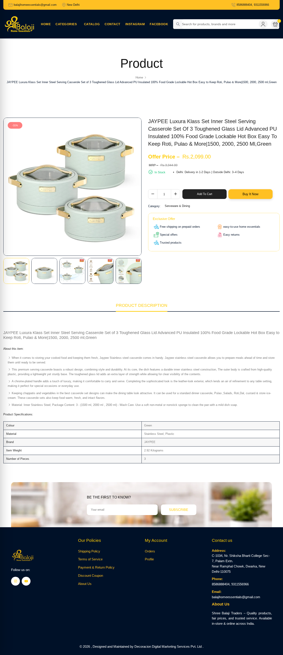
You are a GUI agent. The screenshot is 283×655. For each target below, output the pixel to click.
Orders (150, 551)
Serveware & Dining (177, 206)
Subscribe (178, 510)
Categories (67, 24)
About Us (85, 584)
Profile (149, 559)
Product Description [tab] (141, 305)
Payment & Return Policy (96, 567)
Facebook (159, 24)
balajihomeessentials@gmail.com (236, 597)
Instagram (135, 24)
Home (46, 24)
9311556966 (240, 584)
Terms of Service (90, 559)
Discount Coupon (90, 575)
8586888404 (220, 584)
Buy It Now (250, 194)
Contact (112, 24)
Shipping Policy (89, 551)
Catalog (92, 24)
